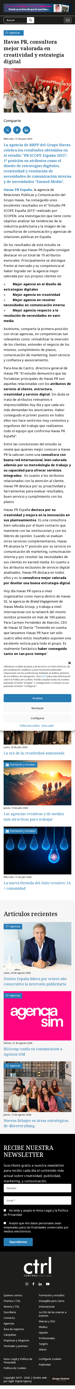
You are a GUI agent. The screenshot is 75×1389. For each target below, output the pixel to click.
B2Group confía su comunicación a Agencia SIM (33, 1051)
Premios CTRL (12, 1301)
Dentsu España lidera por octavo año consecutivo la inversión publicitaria (35, 981)
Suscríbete (10, 1312)
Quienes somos (13, 1295)
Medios (43, 1327)
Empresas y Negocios (16, 1340)
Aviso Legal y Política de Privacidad (18, 1360)
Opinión (43, 1332)
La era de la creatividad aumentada (34, 753)
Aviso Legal (48, 725)
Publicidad (45, 1364)
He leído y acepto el (36, 1212)
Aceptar (37, 698)
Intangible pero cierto (51, 1301)
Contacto (9, 1318)
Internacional (46, 1306)
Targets (43, 1344)
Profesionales (47, 1338)
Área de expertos (14, 1329)
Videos (43, 1349)
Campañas (10, 1334)
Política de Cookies (30, 725)
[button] (69, 663)
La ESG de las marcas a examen (52, 1313)
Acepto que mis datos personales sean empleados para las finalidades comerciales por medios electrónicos (36, 1227)
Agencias (9, 1323)
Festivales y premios (16, 1346)
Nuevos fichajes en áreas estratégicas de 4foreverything (36, 1123)
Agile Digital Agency (20, 1381)
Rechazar (37, 708)
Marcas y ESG (47, 1321)
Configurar (37, 718)
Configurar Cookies (50, 1359)
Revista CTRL (11, 1306)
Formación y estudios (51, 1295)
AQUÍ (44, 676)
